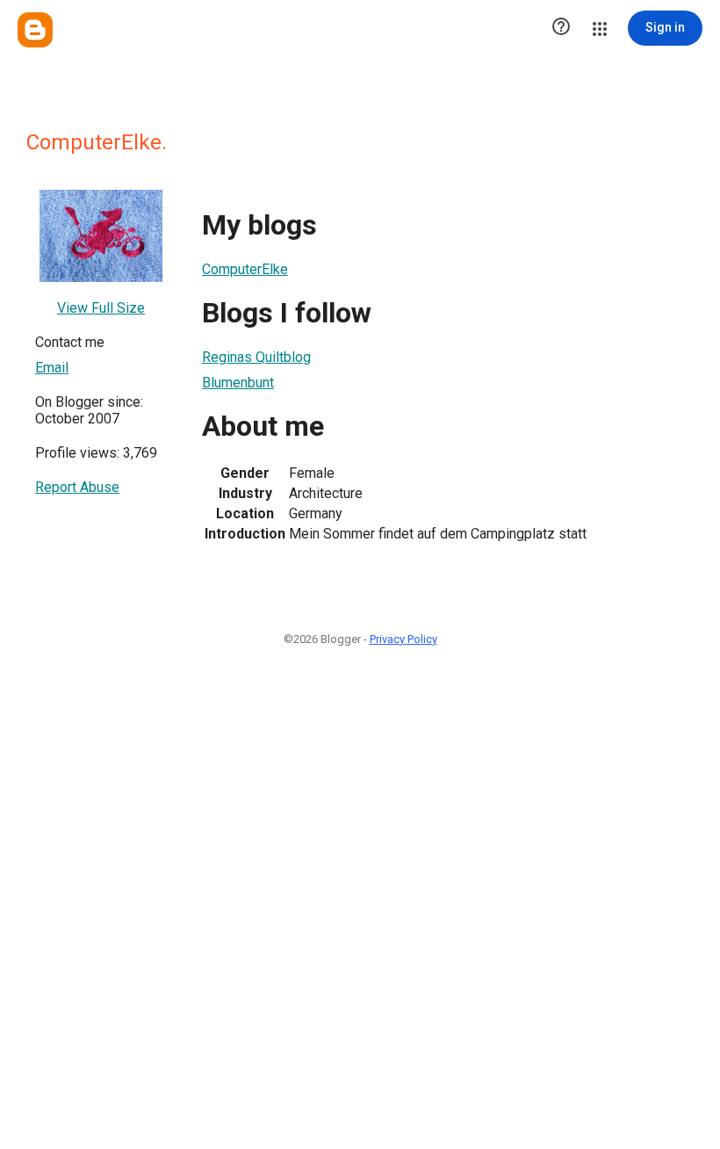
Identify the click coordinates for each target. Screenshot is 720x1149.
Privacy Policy (403, 639)
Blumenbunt (238, 382)
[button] (561, 28)
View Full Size (101, 308)
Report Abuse (77, 487)
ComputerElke (245, 269)
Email (51, 367)
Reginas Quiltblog (256, 357)
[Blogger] (35, 29)
